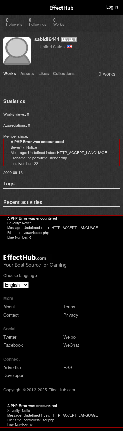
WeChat (71, 345)
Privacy (70, 314)
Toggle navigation (8, 6)
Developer (13, 375)
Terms (69, 306)
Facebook (13, 345)
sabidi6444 (46, 39)
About (9, 306)
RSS (67, 367)
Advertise (12, 367)
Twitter (9, 337)
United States (53, 47)
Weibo (69, 337)
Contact (11, 314)
